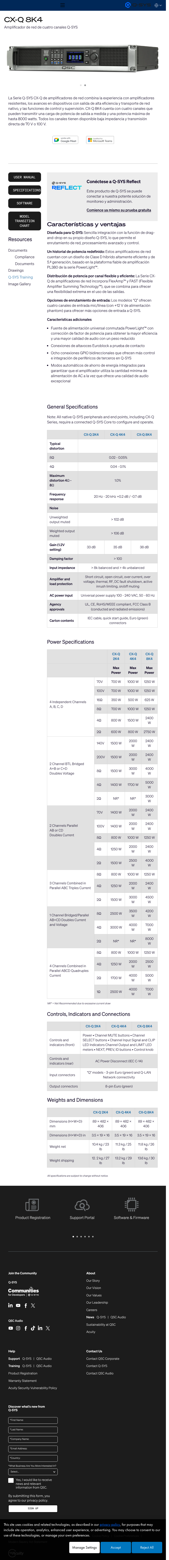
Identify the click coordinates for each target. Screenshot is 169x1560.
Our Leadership (97, 1303)
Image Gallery (19, 284)
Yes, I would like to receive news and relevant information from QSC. (34, 1484)
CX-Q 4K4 (117, 434)
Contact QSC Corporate (102, 1359)
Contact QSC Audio (100, 1373)
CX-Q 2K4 (91, 434)
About (90, 1273)
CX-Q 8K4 (144, 434)
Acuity (90, 1332)
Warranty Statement (22, 1381)
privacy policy (37, 1500)
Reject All (147, 1547)
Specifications (27, 190)
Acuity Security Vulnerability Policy (32, 1388)
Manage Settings (84, 1547)
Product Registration (22, 1373)
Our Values (94, 1295)
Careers (91, 1310)
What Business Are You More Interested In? (32, 1466)
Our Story (93, 1281)
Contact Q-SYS (96, 1366)
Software (25, 203)
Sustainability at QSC (101, 1325)
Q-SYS (12, 1282)
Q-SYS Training (20, 277)
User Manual (25, 177)
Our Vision (93, 1288)
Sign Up (33, 1508)
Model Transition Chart (25, 221)
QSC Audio (15, 1322)
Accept (116, 1547)
